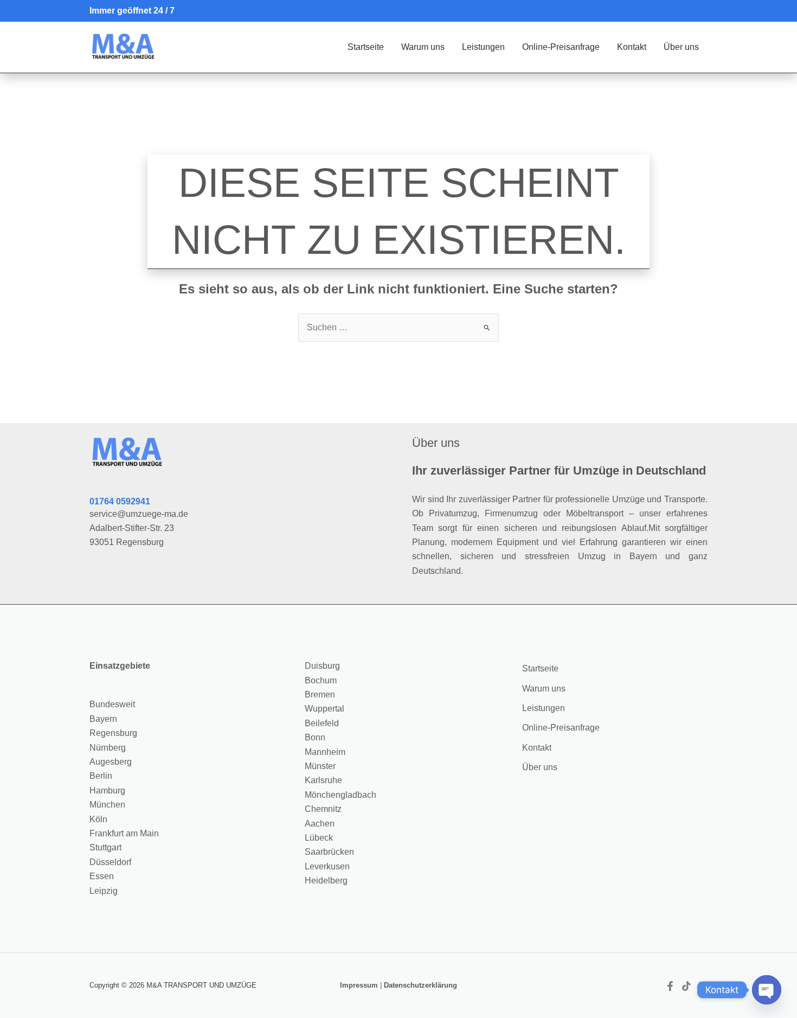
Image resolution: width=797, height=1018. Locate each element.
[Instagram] (703, 986)
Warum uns (423, 47)
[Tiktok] (686, 986)
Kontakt (631, 47)
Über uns (681, 47)
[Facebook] (670, 986)
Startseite (366, 47)
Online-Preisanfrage (561, 47)
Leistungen (483, 47)
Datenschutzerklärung (420, 985)
